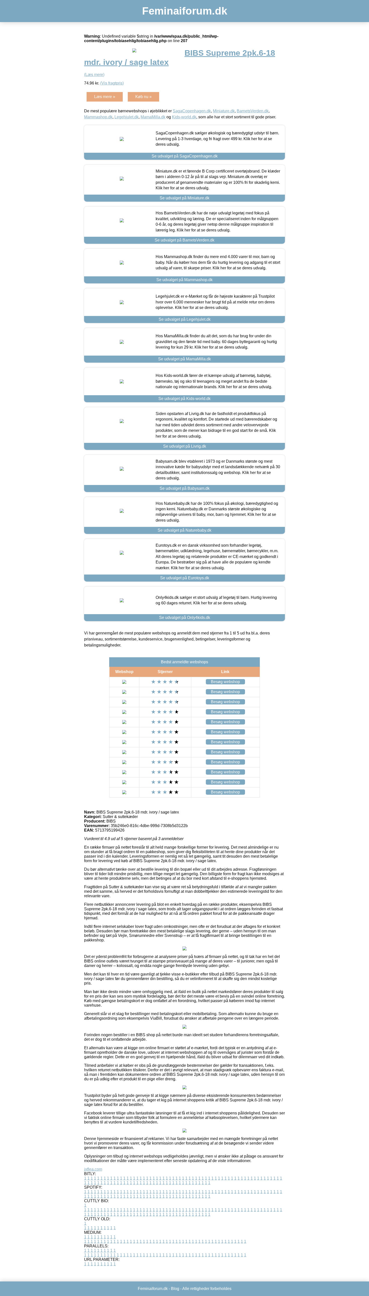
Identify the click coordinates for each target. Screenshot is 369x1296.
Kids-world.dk (184, 117)
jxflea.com (93, 1169)
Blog (175, 1288)
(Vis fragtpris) (112, 83)
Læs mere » (104, 97)
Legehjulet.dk (126, 117)
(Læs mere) (94, 74)
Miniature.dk (224, 111)
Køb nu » (143, 97)
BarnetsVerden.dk (253, 111)
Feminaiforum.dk (184, 11)
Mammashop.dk (98, 117)
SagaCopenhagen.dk (192, 111)
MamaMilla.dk (153, 117)
